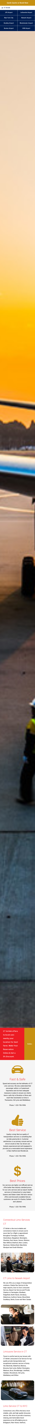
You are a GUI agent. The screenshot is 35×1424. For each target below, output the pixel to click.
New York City (8, 18)
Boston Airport (9, 28)
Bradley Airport (9, 23)
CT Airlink (7, 8)
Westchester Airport (26, 23)
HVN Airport (26, 28)
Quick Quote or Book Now (17, 3)
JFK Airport (8, 12)
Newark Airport (26, 18)
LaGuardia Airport (26, 12)
